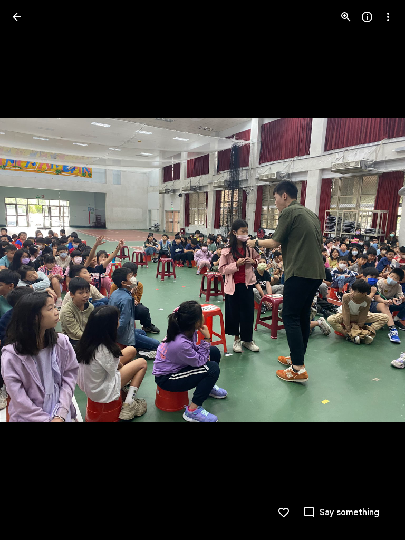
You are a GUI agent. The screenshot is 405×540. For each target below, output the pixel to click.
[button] (29, 270)
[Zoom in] (345, 16)
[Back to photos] (17, 17)
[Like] (283, 512)
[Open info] (367, 16)
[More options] (388, 16)
